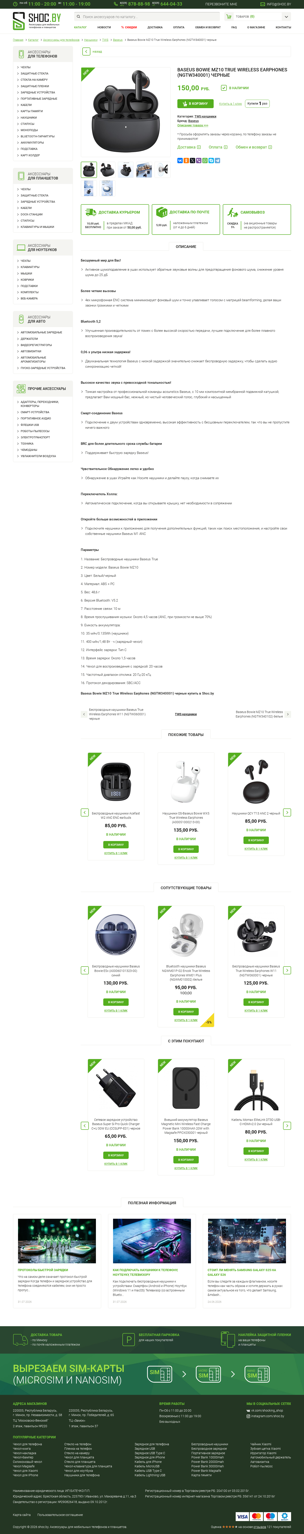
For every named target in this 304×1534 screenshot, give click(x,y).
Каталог (80, 27)
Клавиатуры (30, 267)
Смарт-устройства (35, 412)
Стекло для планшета (79, 1462)
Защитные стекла (34, 73)
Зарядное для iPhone (150, 1457)
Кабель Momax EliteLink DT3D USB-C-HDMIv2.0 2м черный (256, 1122)
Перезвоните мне (221, 4)
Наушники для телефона (82, 1475)
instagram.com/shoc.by (267, 1416)
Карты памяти (32, 111)
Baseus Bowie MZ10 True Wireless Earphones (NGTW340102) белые (259, 714)
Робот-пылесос (261, 1466)
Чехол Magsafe (23, 1466)
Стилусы (27, 124)
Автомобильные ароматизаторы (33, 359)
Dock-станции (32, 214)
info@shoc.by (279, 4)
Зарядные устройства (38, 92)
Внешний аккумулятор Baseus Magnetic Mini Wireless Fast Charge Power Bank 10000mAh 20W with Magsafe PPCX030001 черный (186, 1126)
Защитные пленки (35, 86)
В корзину (198, 104)
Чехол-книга (22, 1448)
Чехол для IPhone (25, 1475)
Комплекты (30, 292)
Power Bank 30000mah (207, 1466)
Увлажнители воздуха (38, 456)
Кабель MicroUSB (147, 1466)
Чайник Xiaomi (260, 1444)
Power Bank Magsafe (206, 1470)
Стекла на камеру (34, 79)
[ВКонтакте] (180, 160)
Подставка (29, 149)
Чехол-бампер (23, 1457)
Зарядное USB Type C (150, 1453)
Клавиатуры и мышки (37, 227)
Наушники (29, 117)
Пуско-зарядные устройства (43, 368)
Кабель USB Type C (148, 1470)
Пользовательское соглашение (60, 1515)
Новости (104, 27)
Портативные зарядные (39, 98)
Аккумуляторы (32, 142)
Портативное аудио (36, 418)
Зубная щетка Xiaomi (265, 1448)
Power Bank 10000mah (207, 1457)
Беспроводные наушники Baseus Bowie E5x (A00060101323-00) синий (116, 971)
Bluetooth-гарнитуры (38, 136)
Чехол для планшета (79, 1457)
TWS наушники (205, 116)
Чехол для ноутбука (78, 1470)
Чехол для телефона (27, 1444)
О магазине (256, 27)
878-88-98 (135, 4)
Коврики (27, 279)
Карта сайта (22, 1515)
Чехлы (25, 67)
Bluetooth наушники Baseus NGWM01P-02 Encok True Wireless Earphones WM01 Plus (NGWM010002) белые (186, 973)
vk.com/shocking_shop (267, 1410)
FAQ (234, 27)
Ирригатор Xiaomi (263, 1453)
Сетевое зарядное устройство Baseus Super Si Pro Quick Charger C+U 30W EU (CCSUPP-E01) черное (115, 1124)
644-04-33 (167, 4)
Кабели (26, 105)
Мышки (26, 273)
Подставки (29, 286)
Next (287, 812)
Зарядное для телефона (152, 1444)
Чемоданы (29, 450)
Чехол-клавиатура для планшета (88, 1466)
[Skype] (211, 160)
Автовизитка (259, 1462)
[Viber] (198, 160)
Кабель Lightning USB (150, 1475)
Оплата (178, 27)
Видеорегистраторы (36, 345)
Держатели (29, 338)
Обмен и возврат (208, 27)
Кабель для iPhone (148, 1462)
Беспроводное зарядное (209, 1448)
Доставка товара (46, 1335)
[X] (192, 160)
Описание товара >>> (192, 125)
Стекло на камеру (77, 1453)
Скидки (131, 27)
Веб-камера (29, 298)
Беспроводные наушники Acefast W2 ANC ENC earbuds (116, 816)
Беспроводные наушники (209, 1444)
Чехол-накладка (24, 1453)
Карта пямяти (201, 1475)
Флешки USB (30, 425)
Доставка (155, 27)
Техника (27, 443)
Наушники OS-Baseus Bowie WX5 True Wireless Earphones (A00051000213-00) (185, 818)
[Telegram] (217, 160)
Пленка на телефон (78, 1448)
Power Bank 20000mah (207, 1462)
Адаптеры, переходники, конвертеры (40, 404)
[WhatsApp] (205, 160)
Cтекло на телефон (77, 1444)
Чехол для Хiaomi (25, 1470)
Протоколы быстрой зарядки (43, 1270)
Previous (85, 812)
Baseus (193, 121)
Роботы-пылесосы (35, 431)
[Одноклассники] (186, 160)
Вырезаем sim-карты (68, 1368)
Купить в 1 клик (230, 103)
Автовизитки (31, 351)
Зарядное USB (145, 1448)
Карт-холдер (30, 155)
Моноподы (29, 130)
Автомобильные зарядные (41, 332)
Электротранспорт (35, 437)
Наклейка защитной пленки (264, 1335)
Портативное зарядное (208, 1453)
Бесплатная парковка (159, 1335)
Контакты (283, 27)
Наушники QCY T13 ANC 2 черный (256, 813)
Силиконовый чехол (27, 1462)
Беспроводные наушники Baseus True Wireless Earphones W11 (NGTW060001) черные (117, 714)
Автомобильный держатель (270, 1457)
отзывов (259, 1527)
